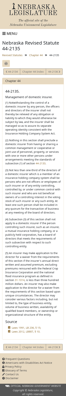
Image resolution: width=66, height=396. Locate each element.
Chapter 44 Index (33, 71)
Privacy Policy (12, 366)
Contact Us (12, 374)
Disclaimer (12, 378)
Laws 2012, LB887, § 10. (26, 331)
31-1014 (20, 280)
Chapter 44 (36, 55)
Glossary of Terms (15, 370)
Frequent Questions (17, 359)
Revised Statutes (12, 55)
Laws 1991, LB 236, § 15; (26, 327)
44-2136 (53, 72)
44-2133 (40, 163)
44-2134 (12, 72)
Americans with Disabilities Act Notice (28, 362)
